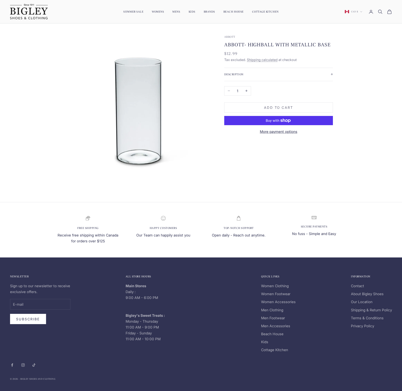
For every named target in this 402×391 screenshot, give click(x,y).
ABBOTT (229, 37)
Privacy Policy (362, 326)
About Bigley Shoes (367, 294)
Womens (158, 11)
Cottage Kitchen (265, 11)
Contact (357, 286)
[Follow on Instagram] (23, 365)
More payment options (278, 132)
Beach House (233, 11)
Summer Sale (133, 11)
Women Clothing (275, 286)
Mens (176, 11)
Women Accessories (278, 302)
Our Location (361, 302)
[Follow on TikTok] (34, 365)
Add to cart (278, 107)
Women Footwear (275, 294)
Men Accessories (275, 326)
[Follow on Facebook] (12, 365)
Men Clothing (272, 310)
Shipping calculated (262, 60)
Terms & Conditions (367, 318)
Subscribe (28, 319)
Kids (192, 11)
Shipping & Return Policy (371, 310)
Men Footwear (273, 318)
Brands (209, 11)
